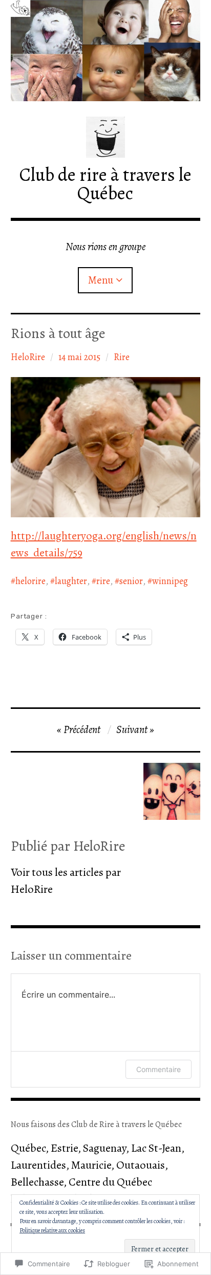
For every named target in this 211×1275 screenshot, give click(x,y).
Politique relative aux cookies (52, 1230)
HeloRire (28, 357)
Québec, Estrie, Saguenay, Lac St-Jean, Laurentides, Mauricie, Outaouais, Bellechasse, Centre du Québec (97, 1165)
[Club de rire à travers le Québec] (106, 50)
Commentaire (158, 1069)
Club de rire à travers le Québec (105, 183)
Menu (100, 280)
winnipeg (170, 581)
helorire (30, 581)
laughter (71, 581)
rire (103, 581)
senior (131, 581)
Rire (122, 357)
